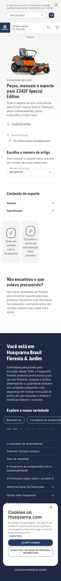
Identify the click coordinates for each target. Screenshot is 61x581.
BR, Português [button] (18, 29)
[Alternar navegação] (57, 28)
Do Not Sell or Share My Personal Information (30, 551)
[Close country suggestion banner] (56, 4)
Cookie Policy (15, 536)
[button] (9, 429)
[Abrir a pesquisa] (49, 28)
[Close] (50, 507)
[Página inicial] (5, 28)
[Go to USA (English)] (51, 15)
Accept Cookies (30, 542)
